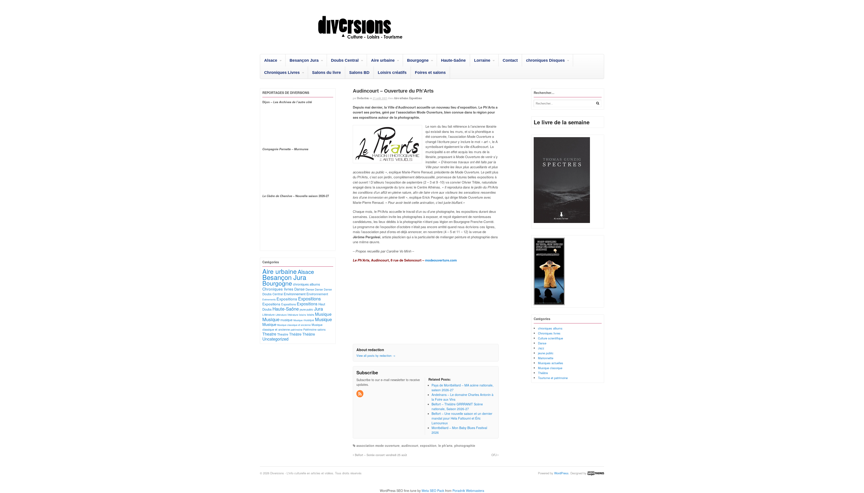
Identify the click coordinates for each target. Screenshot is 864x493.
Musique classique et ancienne (294, 325)
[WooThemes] (595, 473)
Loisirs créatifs (392, 72)
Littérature (268, 314)
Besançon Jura (304, 60)
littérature (293, 314)
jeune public (546, 353)
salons (321, 329)
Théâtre (543, 373)
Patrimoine (310, 329)
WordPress (561, 473)
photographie (464, 445)
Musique (323, 314)
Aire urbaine (383, 60)
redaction (363, 98)
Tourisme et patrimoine (553, 378)
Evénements (269, 299)
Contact (510, 60)
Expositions (415, 98)
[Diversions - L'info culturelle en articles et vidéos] (372, 42)
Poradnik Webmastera (468, 490)
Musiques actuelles (550, 363)
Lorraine (482, 60)
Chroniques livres (549, 333)
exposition (428, 445)
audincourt (409, 445)
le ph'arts (445, 445)
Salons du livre (326, 72)
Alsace (270, 60)
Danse (542, 343)
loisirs (302, 314)
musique (286, 319)
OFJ (494, 455)
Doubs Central (345, 60)
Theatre (269, 334)
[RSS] (360, 394)
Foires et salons (430, 72)
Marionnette (545, 358)
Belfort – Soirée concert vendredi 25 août (380, 455)
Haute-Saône (453, 60)
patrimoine (296, 329)
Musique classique (550, 368)
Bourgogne (418, 60)
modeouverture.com (441, 260)
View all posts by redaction (375, 355)
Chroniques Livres (282, 72)
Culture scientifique (550, 338)
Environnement (295, 293)
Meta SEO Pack (433, 490)
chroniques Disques (545, 60)
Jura (318, 308)
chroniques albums (550, 328)
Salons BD (359, 72)
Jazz (541, 348)
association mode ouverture (378, 445)
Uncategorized (275, 339)
